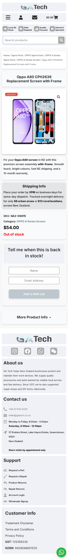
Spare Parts (17, 55)
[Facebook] (27, 351)
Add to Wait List (34, 294)
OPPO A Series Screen (28, 60)
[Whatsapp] (40, 351)
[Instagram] (14, 351)
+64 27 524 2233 (18, 409)
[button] (58, 97)
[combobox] (30, 40)
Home (6, 55)
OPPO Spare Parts (34, 55)
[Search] (61, 40)
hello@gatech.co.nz (20, 415)
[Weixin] (53, 351)
